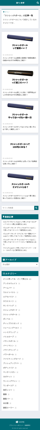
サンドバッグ (9, 306)
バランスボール (10, 341)
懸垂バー (7, 399)
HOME (21, 422)
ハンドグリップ (10, 332)
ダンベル (7, 319)
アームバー (8, 288)
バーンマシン (9, 346)
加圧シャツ (8, 390)
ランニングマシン (11, 381)
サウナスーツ (9, 301)
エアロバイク (9, 297)
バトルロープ (9, 337)
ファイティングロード (13, 359)
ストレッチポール (11, 314)
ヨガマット (8, 377)
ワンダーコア (9, 385)
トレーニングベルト (12, 328)
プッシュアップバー (12, 363)
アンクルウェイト (11, 283)
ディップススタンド (12, 323)
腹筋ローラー (9, 408)
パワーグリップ (10, 350)
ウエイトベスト (10, 292)
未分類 (7, 403)
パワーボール (9, 354)
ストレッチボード (11, 310)
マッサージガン (10, 372)
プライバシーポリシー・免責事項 (19, 425)
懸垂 (6, 394)
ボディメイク (9, 368)
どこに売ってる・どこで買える (17, 279)
